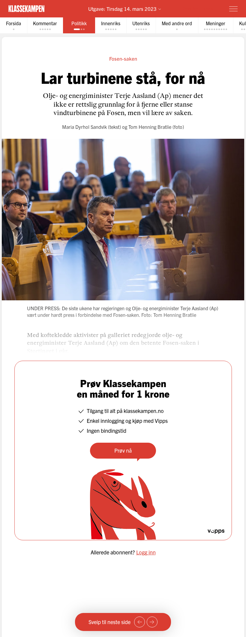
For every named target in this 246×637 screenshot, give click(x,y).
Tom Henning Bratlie (149, 127)
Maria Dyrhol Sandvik (84, 127)
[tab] (13, 25)
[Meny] (233, 8)
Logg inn (146, 552)
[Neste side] (152, 622)
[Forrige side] (139, 622)
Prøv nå (123, 450)
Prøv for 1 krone (198, 8)
